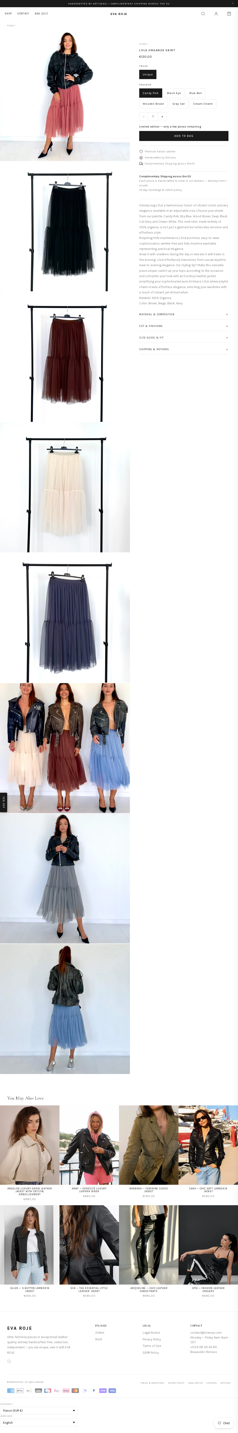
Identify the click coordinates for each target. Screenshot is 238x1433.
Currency (6, 1404)
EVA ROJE (20, 1328)
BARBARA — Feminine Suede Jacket (148, 1190)
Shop (8, 13)
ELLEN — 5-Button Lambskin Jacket (29, 1290)
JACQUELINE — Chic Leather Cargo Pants (149, 1290)
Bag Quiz (41, 13)
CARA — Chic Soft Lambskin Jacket (208, 1190)
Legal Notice (151, 1332)
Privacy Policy (152, 1339)
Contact (23, 13)
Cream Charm (203, 103)
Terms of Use (152, 1346)
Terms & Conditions (152, 1383)
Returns (226, 1383)
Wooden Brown (153, 103)
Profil (98, 1339)
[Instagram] (9, 1362)
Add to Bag (184, 136)
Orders (100, 1332)
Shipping (211, 1383)
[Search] (203, 14)
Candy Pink (151, 93)
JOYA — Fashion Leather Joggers (208, 1290)
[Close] (232, 4)
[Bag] (229, 14)
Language (6, 1416)
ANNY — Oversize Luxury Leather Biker (89, 1190)
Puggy (11, 25)
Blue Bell (195, 93)
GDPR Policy (151, 1352)
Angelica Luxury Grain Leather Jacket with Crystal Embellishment (29, 1191)
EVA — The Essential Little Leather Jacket (89, 1290)
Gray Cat (178, 103)
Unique (148, 74)
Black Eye (174, 93)
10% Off (3, 802)
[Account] (216, 14)
